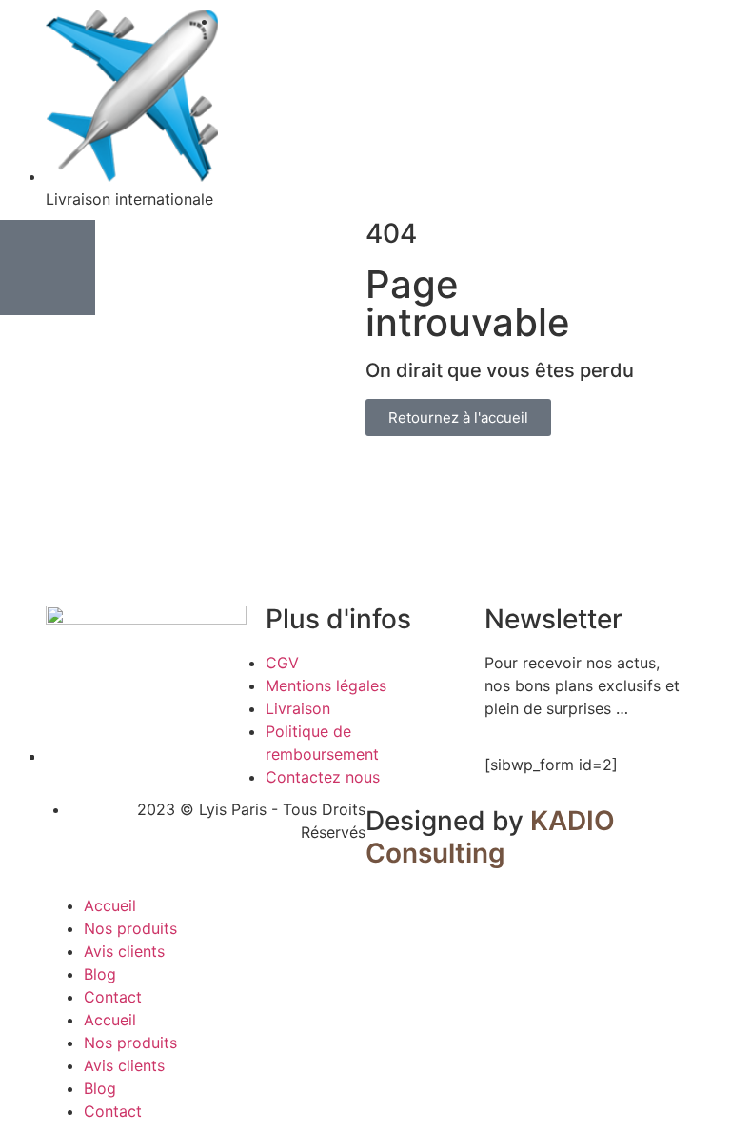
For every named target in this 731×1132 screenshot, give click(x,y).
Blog (100, 973)
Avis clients (124, 951)
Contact (113, 996)
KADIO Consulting (490, 836)
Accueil (110, 905)
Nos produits (130, 928)
